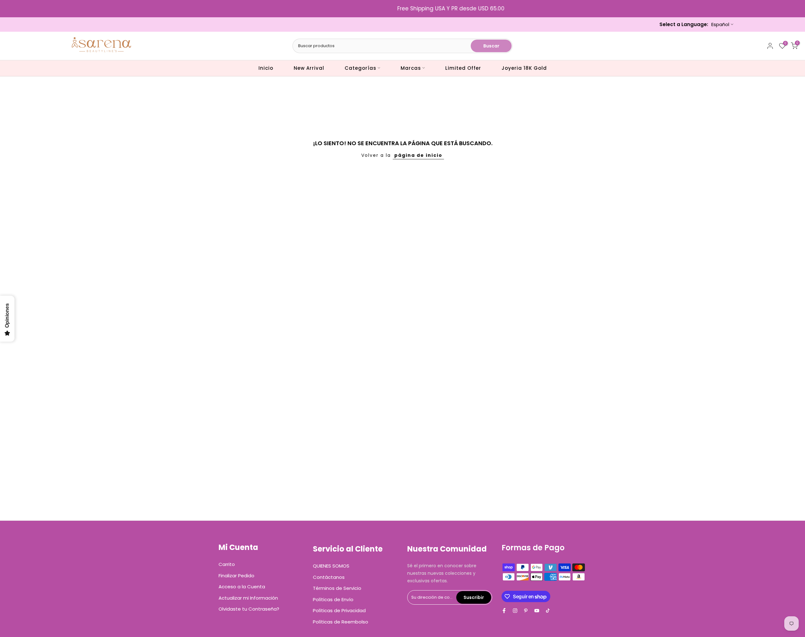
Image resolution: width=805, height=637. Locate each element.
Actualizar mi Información (248, 598)
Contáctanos (329, 577)
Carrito (227, 564)
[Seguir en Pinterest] (526, 610)
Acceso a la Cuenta (242, 586)
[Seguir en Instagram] (515, 610)
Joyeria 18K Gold (524, 68)
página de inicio (418, 155)
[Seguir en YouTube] (536, 610)
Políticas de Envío (333, 599)
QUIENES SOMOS (331, 566)
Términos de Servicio (337, 588)
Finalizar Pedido (236, 575)
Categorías (360, 68)
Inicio (265, 68)
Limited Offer (463, 68)
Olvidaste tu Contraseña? (249, 609)
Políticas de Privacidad (339, 610)
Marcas (411, 68)
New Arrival (309, 68)
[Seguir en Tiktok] (548, 610)
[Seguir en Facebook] (504, 610)
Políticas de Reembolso (340, 621)
